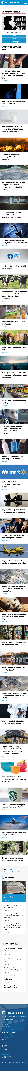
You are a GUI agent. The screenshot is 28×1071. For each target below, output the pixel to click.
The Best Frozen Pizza (7, 1056)
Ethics (3, 1046)
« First (4, 869)
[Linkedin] (7, 1032)
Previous (11, 869)
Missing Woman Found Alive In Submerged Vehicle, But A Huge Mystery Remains (14, 375)
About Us (4, 1039)
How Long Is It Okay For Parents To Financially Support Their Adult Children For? (13, 695)
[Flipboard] (10, 1032)
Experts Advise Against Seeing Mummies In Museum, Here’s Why (13, 616)
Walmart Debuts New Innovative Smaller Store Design (11, 484)
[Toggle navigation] (25, 2)
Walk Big (12, 1062)
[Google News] (12, 1032)
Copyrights (4, 1045)
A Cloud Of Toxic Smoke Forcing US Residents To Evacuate (11, 156)
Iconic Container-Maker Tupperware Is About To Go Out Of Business (13, 779)
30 (9, 872)
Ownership (4, 1048)
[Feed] (14, 1032)
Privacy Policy (5, 1049)
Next (14, 872)
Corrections (4, 1043)
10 (4, 872)
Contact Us (4, 1042)
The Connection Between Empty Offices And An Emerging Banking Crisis (11, 215)
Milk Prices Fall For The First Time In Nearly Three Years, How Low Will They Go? (12, 129)
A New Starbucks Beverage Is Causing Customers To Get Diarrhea (13, 807)
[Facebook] (3, 1032)
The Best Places (5, 1057)
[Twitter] (5, 1032)
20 (7, 872)
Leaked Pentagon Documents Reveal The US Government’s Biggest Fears (13, 588)
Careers (3, 1041)
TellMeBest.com (19, 1062)
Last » (20, 872)
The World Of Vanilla (6, 1059)
